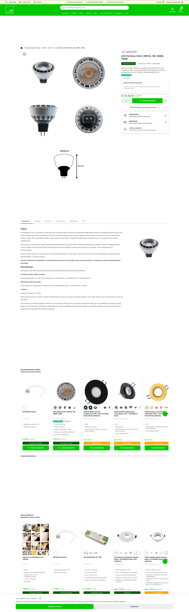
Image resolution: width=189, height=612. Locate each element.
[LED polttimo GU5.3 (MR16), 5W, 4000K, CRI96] (66, 391)
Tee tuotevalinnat (97, 448)
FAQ (126, 13)
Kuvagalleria (118, 13)
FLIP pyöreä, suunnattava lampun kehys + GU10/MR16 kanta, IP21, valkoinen (126, 559)
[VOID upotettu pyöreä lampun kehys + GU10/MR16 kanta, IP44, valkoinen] (158, 537)
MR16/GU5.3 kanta (29, 412)
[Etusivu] (21, 48)
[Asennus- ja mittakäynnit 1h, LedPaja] (36, 537)
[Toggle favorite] (166, 100)
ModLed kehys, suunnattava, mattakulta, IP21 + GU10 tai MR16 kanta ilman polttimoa (157, 414)
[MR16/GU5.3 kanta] (36, 391)
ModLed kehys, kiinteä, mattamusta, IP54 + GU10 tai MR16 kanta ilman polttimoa (96, 414)
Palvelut (88, 13)
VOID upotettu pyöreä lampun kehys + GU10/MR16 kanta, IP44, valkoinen (156, 559)
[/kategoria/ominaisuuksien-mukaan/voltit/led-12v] (24, 54)
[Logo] (10, 10)
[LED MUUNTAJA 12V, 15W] (97, 537)
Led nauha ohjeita (106, 13)
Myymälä (65, 13)
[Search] (94, 8)
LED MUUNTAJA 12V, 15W (92, 557)
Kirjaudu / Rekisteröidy (173, 2)
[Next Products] (165, 413)
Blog (95, 13)
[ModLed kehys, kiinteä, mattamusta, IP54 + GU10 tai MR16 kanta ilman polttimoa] (97, 391)
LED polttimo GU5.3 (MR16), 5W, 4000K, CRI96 (64, 413)
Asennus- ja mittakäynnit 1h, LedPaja (33, 558)
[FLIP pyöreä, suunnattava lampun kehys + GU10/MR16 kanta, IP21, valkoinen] (127, 537)
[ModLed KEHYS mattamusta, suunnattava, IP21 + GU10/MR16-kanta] (127, 391)
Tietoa (81, 13)
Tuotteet (73, 13)
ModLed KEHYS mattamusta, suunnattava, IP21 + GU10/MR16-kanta (126, 414)
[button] (36, 407)
